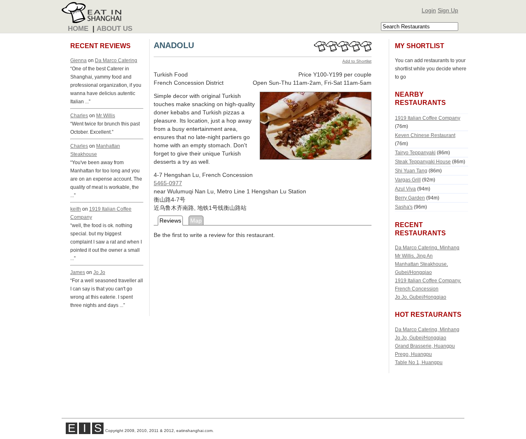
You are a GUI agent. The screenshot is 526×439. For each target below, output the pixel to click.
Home (78, 29)
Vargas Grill (408, 179)
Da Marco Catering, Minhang (427, 247)
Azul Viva (405, 188)
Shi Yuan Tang (411, 170)
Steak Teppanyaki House (423, 161)
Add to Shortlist (356, 61)
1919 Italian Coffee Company (427, 118)
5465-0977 (168, 183)
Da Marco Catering (116, 60)
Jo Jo (99, 272)
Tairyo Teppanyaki (415, 152)
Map (196, 220)
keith (75, 208)
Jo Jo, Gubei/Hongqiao (420, 297)
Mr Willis (105, 115)
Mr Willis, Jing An (414, 255)
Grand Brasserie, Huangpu (425, 345)
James (77, 272)
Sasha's (404, 206)
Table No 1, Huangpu (419, 362)
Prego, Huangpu (413, 354)
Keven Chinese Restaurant (425, 135)
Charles (79, 115)
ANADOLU (174, 45)
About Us (114, 29)
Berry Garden (410, 197)
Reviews (170, 220)
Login (429, 10)
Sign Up (448, 10)
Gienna (78, 60)
